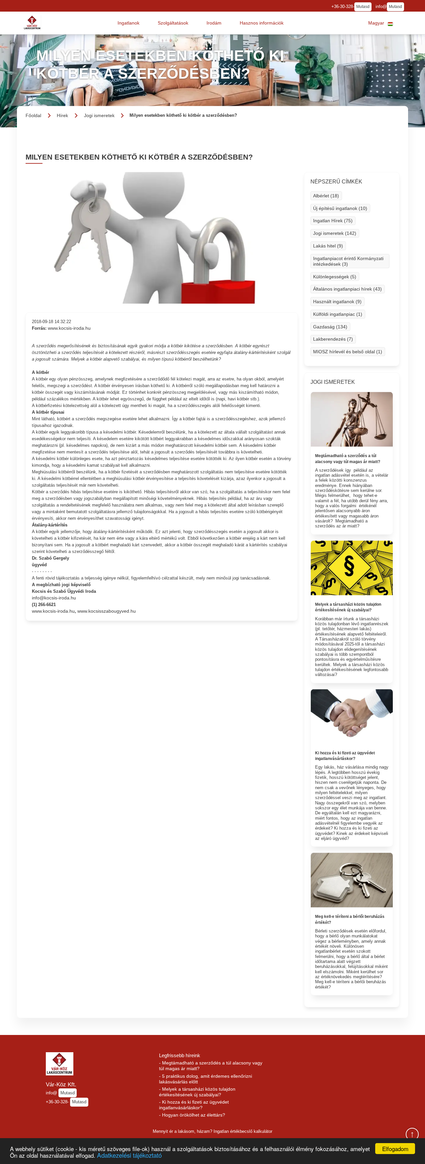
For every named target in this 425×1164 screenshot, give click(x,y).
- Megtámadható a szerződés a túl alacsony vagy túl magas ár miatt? (210, 1065)
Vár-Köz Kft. (61, 1084)
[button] (128, 23)
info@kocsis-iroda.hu (54, 597)
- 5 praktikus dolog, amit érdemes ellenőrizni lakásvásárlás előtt (205, 1078)
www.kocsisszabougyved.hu (106, 611)
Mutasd (363, 7)
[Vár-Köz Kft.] (32, 22)
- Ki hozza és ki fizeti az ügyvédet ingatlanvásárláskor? (194, 1104)
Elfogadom (395, 1148)
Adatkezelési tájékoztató (129, 1154)
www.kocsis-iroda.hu (69, 328)
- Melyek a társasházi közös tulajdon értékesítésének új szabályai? (197, 1091)
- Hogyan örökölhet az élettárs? (192, 1115)
